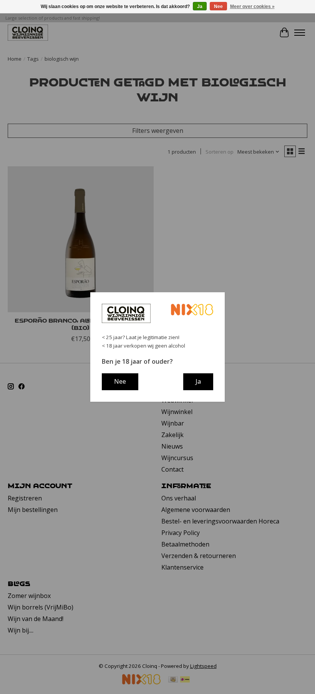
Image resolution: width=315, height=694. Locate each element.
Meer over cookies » (252, 6)
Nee (218, 6)
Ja (199, 6)
